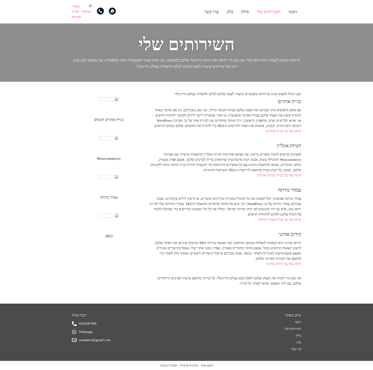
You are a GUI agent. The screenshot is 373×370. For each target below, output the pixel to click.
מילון (245, 11)
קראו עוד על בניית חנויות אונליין (279, 175)
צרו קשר (211, 11)
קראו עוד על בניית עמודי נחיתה (279, 219)
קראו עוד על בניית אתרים (283, 131)
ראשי (292, 11)
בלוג (230, 11)
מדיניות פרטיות (189, 365)
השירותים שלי (269, 11)
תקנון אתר (207, 365)
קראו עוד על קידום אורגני (283, 264)
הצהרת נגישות (168, 365)
